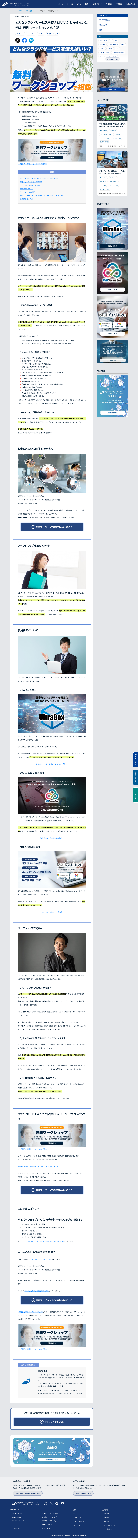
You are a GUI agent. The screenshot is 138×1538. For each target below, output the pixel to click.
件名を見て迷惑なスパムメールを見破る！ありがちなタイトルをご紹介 (112, 125)
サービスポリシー (109, 1529)
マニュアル (77, 1525)
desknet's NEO (113, 45)
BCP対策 (102, 45)
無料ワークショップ (52, 34)
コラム (78, 4)
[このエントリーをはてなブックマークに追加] (32, 40)
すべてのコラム (104, 20)
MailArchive (20, 34)
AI (111, 41)
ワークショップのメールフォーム (39, 1259)
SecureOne (30, 34)
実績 (86, 4)
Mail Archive (15, 1525)
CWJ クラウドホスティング (49, 1517)
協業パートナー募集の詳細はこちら (27, 1493)
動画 (101, 30)
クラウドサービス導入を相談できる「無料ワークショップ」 (39, 178)
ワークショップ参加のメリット (30, 185)
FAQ (117, 49)
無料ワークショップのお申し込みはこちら (54, 526)
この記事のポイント (26, 199)
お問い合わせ (131, 4)
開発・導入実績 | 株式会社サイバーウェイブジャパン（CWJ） (39, 1166)
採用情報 (119, 4)
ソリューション (16, 1529)
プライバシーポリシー (110, 1525)
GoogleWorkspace (118, 52)
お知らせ (74, 1510)
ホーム (60, 4)
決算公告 (106, 1521)
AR (116, 41)
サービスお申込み (79, 1521)
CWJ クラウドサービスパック (50, 1513)
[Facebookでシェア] (25, 40)
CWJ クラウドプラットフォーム (50, 1521)
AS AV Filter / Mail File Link (19, 1521)
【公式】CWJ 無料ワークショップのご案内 (32, 164)
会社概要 (106, 1514)
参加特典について (26, 188)
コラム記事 (29, 11)
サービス (70, 4)
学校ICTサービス (47, 1529)
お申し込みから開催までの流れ (31, 182)
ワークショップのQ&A (27, 192)
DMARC (102, 49)
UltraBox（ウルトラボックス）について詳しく (51, 764)
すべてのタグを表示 (112, 59)
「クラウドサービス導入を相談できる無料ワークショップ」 (44, 1241)
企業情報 (109, 4)
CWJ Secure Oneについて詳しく (52, 838)
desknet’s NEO (16, 1517)
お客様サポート (97, 4)
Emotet (110, 49)
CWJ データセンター (47, 1525)
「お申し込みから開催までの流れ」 (37, 1290)
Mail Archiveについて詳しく (52, 912)
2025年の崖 (103, 41)
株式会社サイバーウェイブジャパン (31, 1312)
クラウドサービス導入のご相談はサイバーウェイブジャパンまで (41, 195)
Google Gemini (104, 52)
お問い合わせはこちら (54, 1421)
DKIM (122, 45)
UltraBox (40, 34)
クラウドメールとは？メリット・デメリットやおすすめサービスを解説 (112, 172)
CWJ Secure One (17, 1513)
